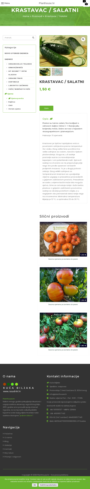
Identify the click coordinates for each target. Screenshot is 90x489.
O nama (8, 437)
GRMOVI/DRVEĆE (15, 67)
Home (26, 16)
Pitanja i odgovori (12, 456)
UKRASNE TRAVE (15, 78)
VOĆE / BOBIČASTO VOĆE (19, 89)
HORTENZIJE (13, 82)
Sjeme (10, 94)
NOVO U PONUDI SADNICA (16, 53)
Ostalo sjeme (14, 109)
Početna (8, 433)
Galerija (8, 445)
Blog (6, 441)
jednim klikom (26, 415)
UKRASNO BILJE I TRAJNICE (20, 64)
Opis (46, 108)
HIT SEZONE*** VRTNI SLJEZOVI (17, 73)
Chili (10, 105)
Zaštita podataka (48, 485)
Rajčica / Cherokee (63, 314)
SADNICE (9, 59)
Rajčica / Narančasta (63, 224)
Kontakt (8, 449)
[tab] (46, 108)
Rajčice (11, 102)
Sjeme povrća (17, 98)
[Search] (33, 37)
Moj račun (9, 453)
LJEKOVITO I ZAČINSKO (18, 85)
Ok (35, 485)
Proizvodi (37, 16)
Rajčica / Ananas (63, 269)
